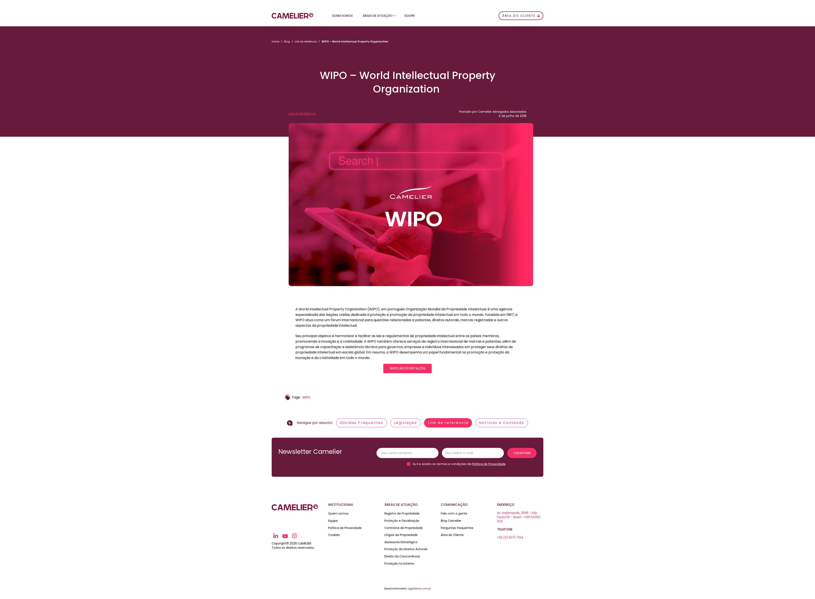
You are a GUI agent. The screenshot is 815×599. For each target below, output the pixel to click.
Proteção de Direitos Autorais (405, 549)
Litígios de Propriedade (401, 535)
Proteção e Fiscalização (401, 521)
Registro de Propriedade (402, 513)
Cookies (334, 535)
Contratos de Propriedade (403, 528)
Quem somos (338, 513)
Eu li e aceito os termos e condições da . (459, 464)
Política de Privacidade (489, 464)
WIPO (306, 397)
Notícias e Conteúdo (501, 422)
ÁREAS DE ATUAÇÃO (378, 16)
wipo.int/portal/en (407, 368)
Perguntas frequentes (457, 528)
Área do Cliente (452, 535)
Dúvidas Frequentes (361, 422)
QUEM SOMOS (342, 16)
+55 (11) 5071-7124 (510, 537)
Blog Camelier (451, 521)
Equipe (410, 16)
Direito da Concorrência (402, 556)
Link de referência (306, 41)
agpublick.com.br (419, 588)
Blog (287, 41)
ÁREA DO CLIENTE (519, 16)
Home (275, 41)
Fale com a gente (454, 513)
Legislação (405, 422)
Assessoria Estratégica (400, 542)
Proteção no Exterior (399, 563)
